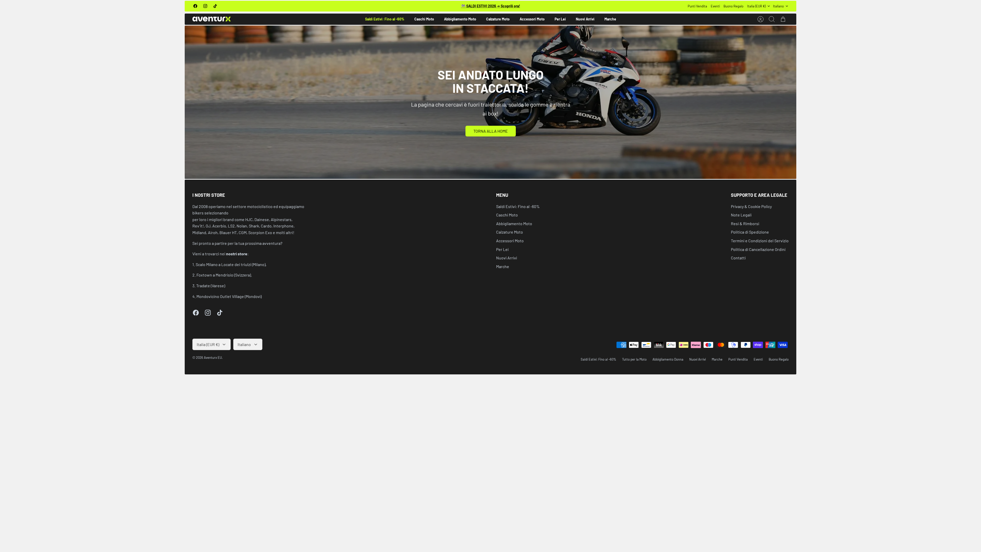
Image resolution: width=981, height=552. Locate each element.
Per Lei (560, 19)
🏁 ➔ (490, 6)
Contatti (738, 257)
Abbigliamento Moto (460, 19)
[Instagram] (205, 6)
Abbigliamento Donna (667, 359)
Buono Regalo (733, 6)
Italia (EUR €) (756, 6)
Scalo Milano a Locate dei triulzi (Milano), (231, 264)
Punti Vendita (697, 6)
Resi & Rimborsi (745, 223)
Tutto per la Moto (634, 359)
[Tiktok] (215, 6)
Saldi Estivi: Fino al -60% (384, 19)
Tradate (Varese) (210, 285)
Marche (610, 19)
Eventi (715, 6)
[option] (490, 102)
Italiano (778, 6)
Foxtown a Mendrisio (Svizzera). (224, 274)
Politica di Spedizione (750, 231)
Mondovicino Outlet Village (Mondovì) (229, 296)
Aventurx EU (213, 357)
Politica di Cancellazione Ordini (758, 249)
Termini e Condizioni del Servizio (760, 240)
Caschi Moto (424, 19)
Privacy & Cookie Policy (751, 206)
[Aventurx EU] (211, 19)
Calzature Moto (498, 19)
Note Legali (741, 214)
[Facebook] (195, 6)
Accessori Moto (532, 19)
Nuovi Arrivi (585, 19)
